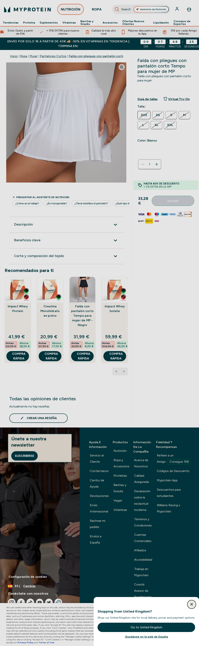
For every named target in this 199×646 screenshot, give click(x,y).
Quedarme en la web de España (146, 636)
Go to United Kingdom (146, 627)
